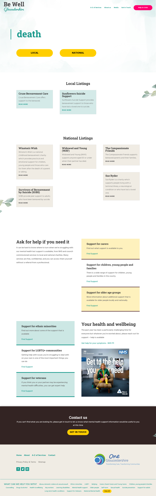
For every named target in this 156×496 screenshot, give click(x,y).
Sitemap (41, 462)
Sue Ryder (111, 175)
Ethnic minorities (76, 484)
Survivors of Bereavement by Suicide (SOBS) (34, 191)
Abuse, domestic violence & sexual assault (53, 484)
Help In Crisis (143, 7)
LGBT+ (87, 484)
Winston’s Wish (28, 148)
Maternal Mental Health (92, 491)
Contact (51, 455)
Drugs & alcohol (21, 488)
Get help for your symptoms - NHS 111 (97, 343)
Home (19, 455)
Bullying (94, 484)
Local (34, 53)
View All (107, 491)
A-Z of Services (95, 8)
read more (23, 104)
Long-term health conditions (54, 491)
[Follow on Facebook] (18, 469)
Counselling (10, 488)
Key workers (49, 488)
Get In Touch (126, 8)
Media (116, 8)
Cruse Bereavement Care (33, 93)
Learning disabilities (63, 488)
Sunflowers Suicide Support (73, 95)
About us (107, 8)
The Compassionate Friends (117, 149)
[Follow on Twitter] (23, 469)
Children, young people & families (140, 484)
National (78, 53)
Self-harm (104, 488)
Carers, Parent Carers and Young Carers (113, 484)
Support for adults (144, 488)
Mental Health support (80, 488)
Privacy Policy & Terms (26, 462)
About (27, 455)
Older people (94, 488)
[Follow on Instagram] (27, 469)
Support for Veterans (74, 491)
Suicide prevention (128, 488)
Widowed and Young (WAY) (74, 149)
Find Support (92, 253)
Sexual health (115, 488)
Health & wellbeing (36, 488)
